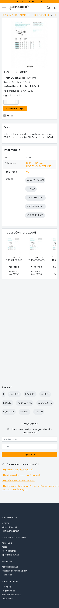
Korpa (4, 547)
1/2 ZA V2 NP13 (45, 403)
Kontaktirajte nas (10, 567)
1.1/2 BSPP (14, 394)
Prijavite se (29, 454)
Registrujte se (8, 591)
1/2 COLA (7, 403)
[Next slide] (53, 257)
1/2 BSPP (45, 394)
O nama (5, 523)
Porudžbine (7, 598)
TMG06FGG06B (37, 260)
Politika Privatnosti (10, 531)
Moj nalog (6, 587)
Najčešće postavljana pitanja (15, 571)
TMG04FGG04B (14, 260)
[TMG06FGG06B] (36, 248)
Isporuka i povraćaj (10, 555)
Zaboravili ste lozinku (11, 595)
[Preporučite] (13, 115)
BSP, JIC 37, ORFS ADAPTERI (16, 15)
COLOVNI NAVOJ (35, 180)
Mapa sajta (7, 575)
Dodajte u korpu (15, 108)
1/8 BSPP (24, 411)
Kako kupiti (7, 543)
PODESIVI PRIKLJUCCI (37, 206)
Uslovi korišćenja (9, 527)
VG (28, 171)
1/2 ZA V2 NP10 (24, 403)
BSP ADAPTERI (42, 15)
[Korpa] (55, 8)
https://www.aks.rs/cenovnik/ (17, 469)
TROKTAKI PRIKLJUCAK (38, 197)
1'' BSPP (39, 411)
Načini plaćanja (9, 551)
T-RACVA (30, 189)
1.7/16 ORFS (8, 411)
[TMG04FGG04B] (13, 248)
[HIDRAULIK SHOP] (18, 7)
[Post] (5, 115)
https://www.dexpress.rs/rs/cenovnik (21, 475)
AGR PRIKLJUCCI (34, 215)
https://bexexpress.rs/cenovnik (18, 480)
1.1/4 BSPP (30, 394)
